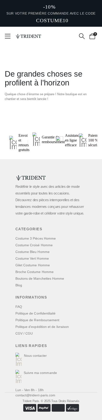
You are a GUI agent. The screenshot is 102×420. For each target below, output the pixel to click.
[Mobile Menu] (9, 36)
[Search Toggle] (81, 36)
